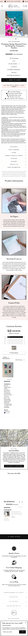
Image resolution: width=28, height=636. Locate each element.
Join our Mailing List (13, 605)
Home (9, 41)
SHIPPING (14, 158)
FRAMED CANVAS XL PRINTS (14, 155)
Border (14, 72)
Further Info (13, 597)
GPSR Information (14, 167)
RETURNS (14, 161)
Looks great (7, 510)
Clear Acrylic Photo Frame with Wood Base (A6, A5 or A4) (7, 519)
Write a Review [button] (14, 352)
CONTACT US (14, 164)
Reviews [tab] (5, 357)
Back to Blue (15, 536)
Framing (14, 66)
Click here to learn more (14, 466)
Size (14, 61)
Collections (14, 41)
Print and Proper (13, 618)
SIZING (14, 152)
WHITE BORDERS (14, 149)
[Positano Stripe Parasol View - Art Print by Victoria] (13, 348)
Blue (18, 41)
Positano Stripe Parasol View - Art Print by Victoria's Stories (8, 402)
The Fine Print (13, 601)
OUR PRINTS (14, 146)
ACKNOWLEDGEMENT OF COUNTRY (14, 592)
